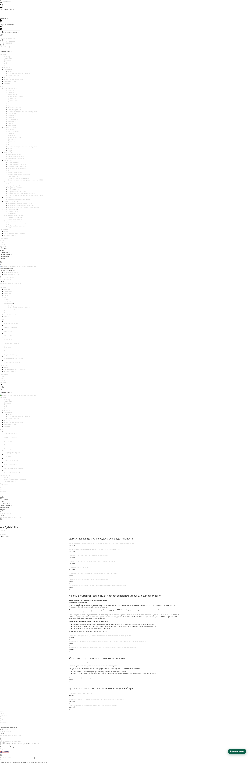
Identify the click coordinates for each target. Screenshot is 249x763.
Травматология (13, 100)
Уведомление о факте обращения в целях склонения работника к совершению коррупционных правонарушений (107, 642)
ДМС (5, 64)
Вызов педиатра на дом (16, 158)
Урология (11, 102)
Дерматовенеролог (14, 145)
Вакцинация (8, 182)
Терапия (11, 123)
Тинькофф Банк (13, 211)
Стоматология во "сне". (12, 201)
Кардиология (12, 114)
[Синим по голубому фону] (0, 16)
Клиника (3, 54)
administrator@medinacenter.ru (10, 47)
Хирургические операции (16, 227)
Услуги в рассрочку (10, 209)
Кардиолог (11, 135)
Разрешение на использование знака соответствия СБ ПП (88, 579)
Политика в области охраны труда (80, 693)
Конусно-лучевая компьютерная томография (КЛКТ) (25, 180)
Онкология (11, 117)
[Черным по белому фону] (0, 12)
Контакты (3, 246)
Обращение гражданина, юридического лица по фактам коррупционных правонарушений (100, 636)
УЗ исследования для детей (17, 164)
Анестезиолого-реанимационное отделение (22, 112)
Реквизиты (7, 68)
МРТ (9, 170)
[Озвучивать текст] (1, 27)
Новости (3, 240)
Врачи (10, 72)
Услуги (2, 86)
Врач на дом (8, 153)
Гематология (12, 104)
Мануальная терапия (15, 219)
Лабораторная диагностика (17, 168)
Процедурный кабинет (15, 172)
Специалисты (8, 70)
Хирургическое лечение (12, 221)
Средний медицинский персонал (19, 74)
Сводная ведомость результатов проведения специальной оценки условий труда (96, 699)
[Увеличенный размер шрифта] (1, 8)
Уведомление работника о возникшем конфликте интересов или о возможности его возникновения (102, 647)
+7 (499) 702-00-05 (9, 41)
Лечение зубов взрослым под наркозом (21, 205)
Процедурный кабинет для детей (19, 174)
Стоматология (12, 94)
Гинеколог (11, 133)
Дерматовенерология (15, 108)
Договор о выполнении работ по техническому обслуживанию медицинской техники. (98, 585)
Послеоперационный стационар (19, 199)
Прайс (2, 242)
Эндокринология (13, 106)
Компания (3, 715)
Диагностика (8, 160)
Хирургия (11, 90)
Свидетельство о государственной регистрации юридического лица (92, 561)
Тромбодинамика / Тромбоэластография (21, 194)
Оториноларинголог (14, 137)
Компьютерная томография (17, 166)
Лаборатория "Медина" (12, 186)
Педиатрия (11, 141)
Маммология (12, 115)
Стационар (8, 197)
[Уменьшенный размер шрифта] (1, 3)
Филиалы (7, 56)
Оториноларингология (15, 96)
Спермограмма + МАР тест (17, 192)
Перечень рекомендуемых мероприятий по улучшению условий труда (93, 705)
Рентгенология (13, 176)
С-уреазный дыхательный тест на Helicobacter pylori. (26, 195)
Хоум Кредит (12, 213)
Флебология (12, 125)
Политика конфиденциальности (10, 745)
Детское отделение (10, 127)
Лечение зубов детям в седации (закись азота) (23, 207)
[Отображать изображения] (1, 20)
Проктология (12, 121)
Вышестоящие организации (13, 79)
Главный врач (8, 58)
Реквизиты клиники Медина (78, 567)
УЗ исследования (13, 162)
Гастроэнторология (14, 110)
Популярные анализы (15, 188)
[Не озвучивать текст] (1, 29)
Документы (7, 60)
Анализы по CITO (13, 190)
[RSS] (0, 521)
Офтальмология (13, 119)
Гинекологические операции (17, 223)
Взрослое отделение (11, 88)
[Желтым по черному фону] (0, 14)
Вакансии (7, 77)
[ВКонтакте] (1, 260)
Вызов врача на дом (14, 155)
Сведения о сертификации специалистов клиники (86, 678)
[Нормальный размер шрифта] (1, 5)
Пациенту (7, 62)
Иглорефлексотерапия (15, 217)
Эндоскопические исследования (18, 178)
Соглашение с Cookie (30, 745)
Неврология (12, 98)
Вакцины (11, 184)
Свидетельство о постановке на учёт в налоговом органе (88, 555)
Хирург (10, 151)
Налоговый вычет (10, 81)
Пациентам (4, 238)
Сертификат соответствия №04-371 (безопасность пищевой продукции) (93, 573)
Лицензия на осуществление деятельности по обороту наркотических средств (95, 549)
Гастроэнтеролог (13, 131)
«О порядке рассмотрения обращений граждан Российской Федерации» (97, 617)
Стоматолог (11, 143)
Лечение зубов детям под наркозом (20, 203)
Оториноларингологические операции (21, 225)
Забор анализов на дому (16, 156)
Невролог (11, 129)
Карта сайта (4, 721)
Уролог (10, 149)
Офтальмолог (12, 139)
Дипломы (7, 83)
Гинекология (12, 92)
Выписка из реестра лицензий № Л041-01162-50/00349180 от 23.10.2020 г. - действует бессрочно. (102, 543)
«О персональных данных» (151, 617)
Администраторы (13, 75)
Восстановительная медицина (14, 215)
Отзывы (6, 66)
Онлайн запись (6, 51)
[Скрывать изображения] (1, 23)
